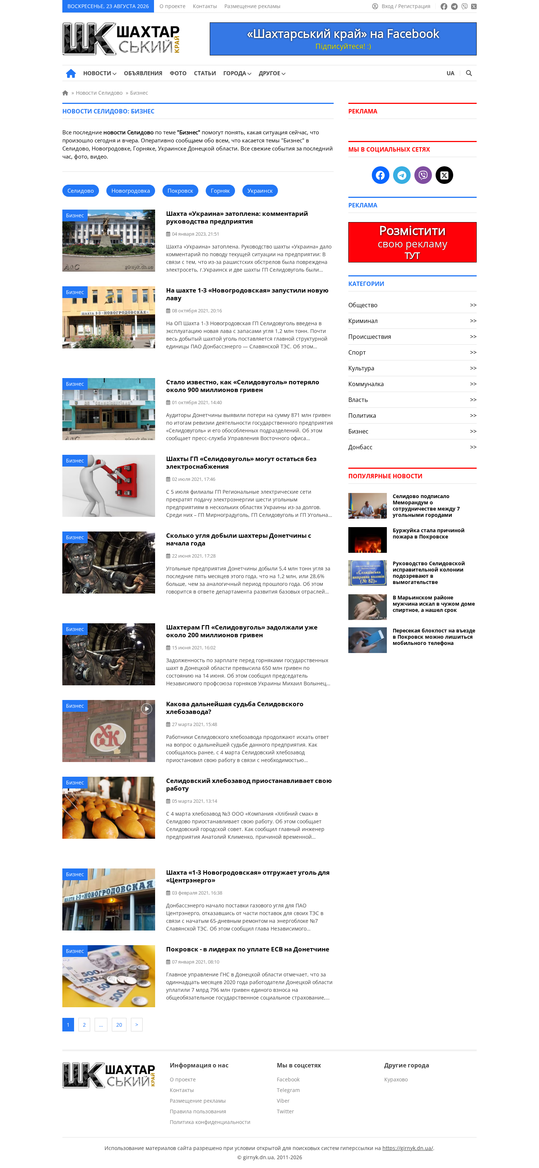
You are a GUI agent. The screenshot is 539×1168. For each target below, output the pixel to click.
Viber (283, 1100)
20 (119, 1024)
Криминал (412, 321)
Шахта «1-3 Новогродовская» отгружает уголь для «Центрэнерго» (248, 876)
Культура (412, 368)
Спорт (412, 352)
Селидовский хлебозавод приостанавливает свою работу (249, 784)
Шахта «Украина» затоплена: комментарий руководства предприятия (237, 217)
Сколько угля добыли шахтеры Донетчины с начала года (238, 539)
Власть (412, 400)
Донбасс (412, 447)
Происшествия (412, 337)
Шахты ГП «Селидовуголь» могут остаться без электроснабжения (241, 462)
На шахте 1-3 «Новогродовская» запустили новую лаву (247, 294)
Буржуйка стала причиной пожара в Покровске (429, 533)
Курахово (396, 1079)
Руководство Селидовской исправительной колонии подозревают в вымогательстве (429, 572)
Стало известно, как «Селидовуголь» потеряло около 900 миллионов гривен (242, 386)
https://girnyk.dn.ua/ (407, 1148)
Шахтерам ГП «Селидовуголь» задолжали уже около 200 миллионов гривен (242, 631)
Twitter (285, 1111)
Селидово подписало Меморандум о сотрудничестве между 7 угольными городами (426, 505)
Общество (412, 305)
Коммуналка (412, 384)
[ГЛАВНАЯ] (71, 73)
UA (450, 73)
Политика (412, 415)
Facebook (288, 1079)
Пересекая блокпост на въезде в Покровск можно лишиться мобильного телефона (434, 636)
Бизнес (75, 215)
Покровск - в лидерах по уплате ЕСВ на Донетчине (247, 949)
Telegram (288, 1090)
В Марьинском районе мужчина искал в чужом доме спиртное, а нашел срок (434, 603)
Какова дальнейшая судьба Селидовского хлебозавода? (235, 708)
